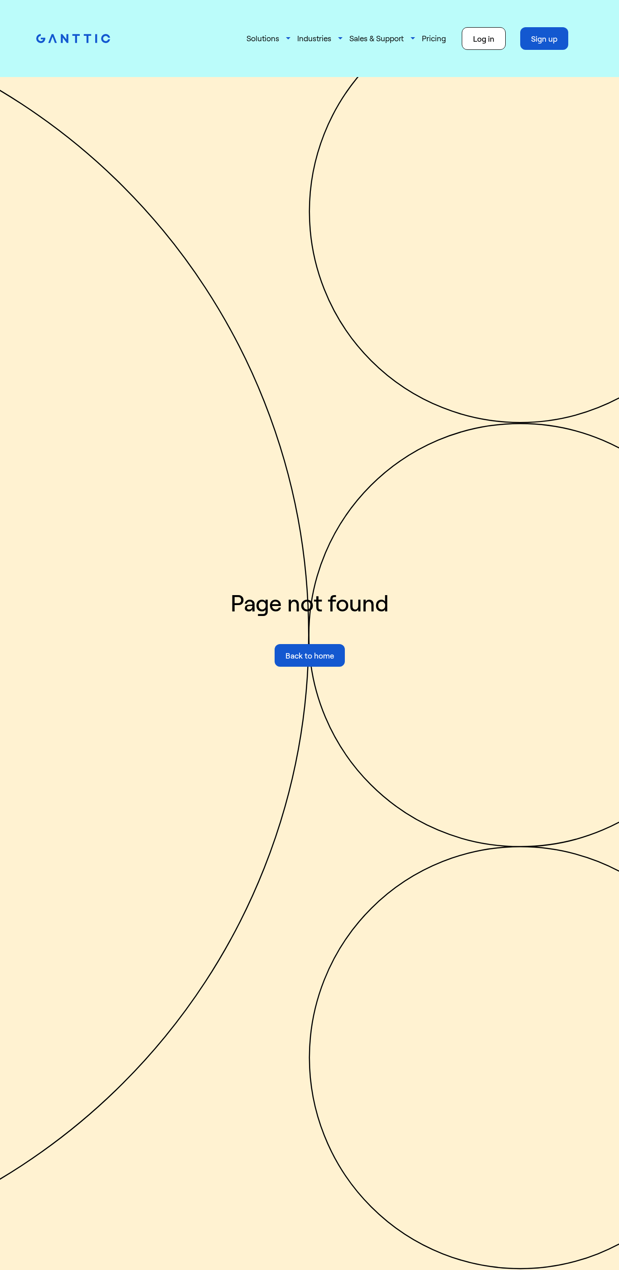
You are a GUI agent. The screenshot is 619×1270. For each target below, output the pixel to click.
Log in (483, 38)
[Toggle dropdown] (288, 38)
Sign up (544, 38)
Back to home (309, 655)
